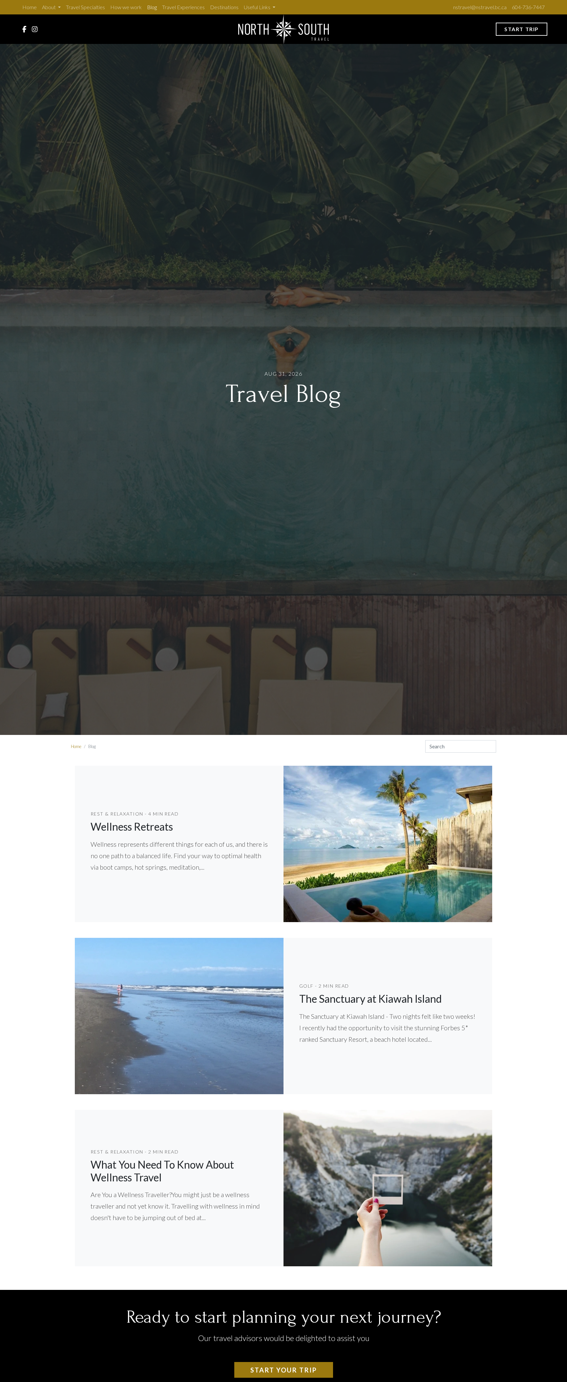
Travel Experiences (183, 7)
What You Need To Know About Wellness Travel (162, 1170)
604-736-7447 (528, 7)
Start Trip (521, 29)
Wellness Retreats (132, 826)
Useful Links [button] (257, 7)
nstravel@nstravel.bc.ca (480, 7)
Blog (152, 7)
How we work (126, 7)
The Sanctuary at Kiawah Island (370, 998)
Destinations (224, 7)
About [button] (49, 7)
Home (29, 7)
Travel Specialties (85, 7)
